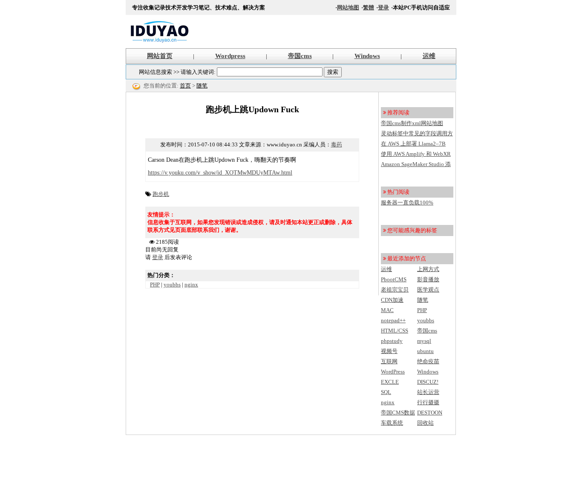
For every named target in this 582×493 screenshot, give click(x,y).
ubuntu (425, 351)
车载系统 (392, 423)
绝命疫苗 (428, 361)
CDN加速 (392, 300)
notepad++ (393, 320)
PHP (155, 284)
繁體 (368, 7)
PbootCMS (393, 279)
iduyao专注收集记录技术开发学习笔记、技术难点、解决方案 (160, 31)
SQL (386, 392)
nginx (191, 284)
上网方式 (428, 269)
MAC (387, 310)
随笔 (201, 85)
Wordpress (230, 56)
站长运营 (428, 392)
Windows (367, 56)
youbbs (172, 284)
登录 (383, 7)
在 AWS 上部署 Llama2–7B (413, 143)
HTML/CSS (394, 330)
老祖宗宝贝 (395, 289)
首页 (185, 85)
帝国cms (300, 56)
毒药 (336, 144)
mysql (424, 341)
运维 (429, 56)
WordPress (393, 371)
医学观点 (428, 289)
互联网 (389, 361)
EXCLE (390, 382)
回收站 (425, 423)
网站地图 (348, 7)
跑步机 (161, 194)
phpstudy (392, 341)
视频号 (389, 351)
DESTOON (429, 412)
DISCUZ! (427, 382)
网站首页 (160, 56)
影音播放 (428, 279)
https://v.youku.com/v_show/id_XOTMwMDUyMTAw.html (220, 172)
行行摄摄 (428, 402)
